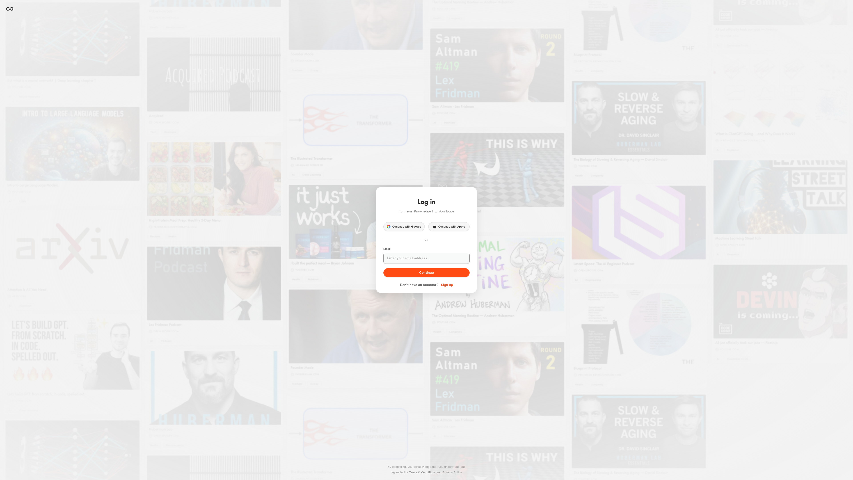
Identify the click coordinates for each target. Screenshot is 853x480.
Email (387, 248)
